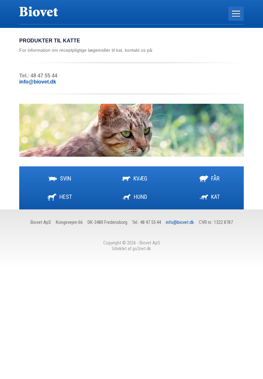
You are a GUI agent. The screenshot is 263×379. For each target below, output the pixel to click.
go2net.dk (141, 248)
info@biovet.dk (37, 81)
